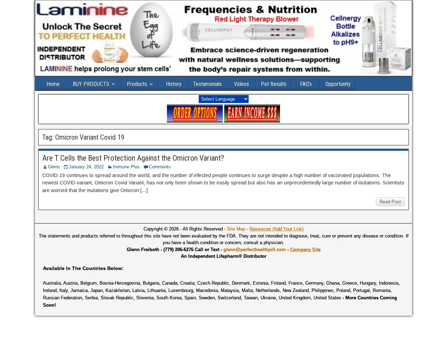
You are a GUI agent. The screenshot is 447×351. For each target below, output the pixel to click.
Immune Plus (126, 166)
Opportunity (338, 84)
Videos (241, 84)
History (174, 84)
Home (53, 84)
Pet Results (273, 84)
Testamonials (207, 84)
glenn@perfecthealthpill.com (255, 249)
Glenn (54, 166)
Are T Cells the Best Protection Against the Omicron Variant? (133, 158)
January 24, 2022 (86, 166)
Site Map (236, 229)
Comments (160, 166)
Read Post (390, 201)
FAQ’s (306, 84)
